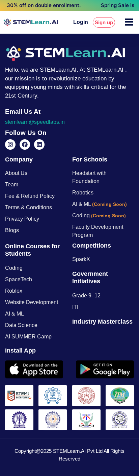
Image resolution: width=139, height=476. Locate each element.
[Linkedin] (39, 144)
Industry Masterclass (102, 321)
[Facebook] (25, 144)
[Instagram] (10, 144)
